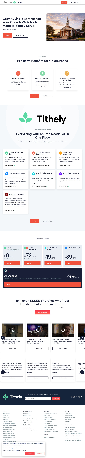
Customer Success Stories (50, 413)
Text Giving (5, 419)
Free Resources (47, 423)
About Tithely (68, 413)
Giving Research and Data (50, 425)
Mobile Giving (6, 417)
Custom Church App (7, 431)
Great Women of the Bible (71, 431)
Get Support (26, 413)
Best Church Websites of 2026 (72, 436)
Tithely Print (5, 439)
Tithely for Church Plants (50, 419)
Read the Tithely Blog (70, 427)
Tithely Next (68, 419)
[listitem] (12, 336)
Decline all (39, 453)
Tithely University (27, 420)
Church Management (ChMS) (9, 425)
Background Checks (7, 427)
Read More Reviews (42, 312)
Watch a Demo (27, 415)
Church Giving (6, 413)
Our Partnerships (48, 421)
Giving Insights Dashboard (9, 423)
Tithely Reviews (48, 415)
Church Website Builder (8, 433)
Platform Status (27, 424)
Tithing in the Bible (69, 429)
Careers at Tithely (69, 415)
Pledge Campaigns (7, 421)
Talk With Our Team (75, 2)
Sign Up (64, 2)
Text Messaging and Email (9, 429)
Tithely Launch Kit (48, 427)
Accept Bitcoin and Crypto (9, 441)
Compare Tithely (48, 417)
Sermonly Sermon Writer (9, 437)
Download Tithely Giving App (30, 430)
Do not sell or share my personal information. (12, 448)
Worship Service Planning (9, 435)
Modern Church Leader (49, 437)
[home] (7, 2)
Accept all (30, 453)
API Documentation (28, 422)
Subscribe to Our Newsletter (51, 431)
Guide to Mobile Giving (49, 429)
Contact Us (67, 421)
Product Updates (27, 428)
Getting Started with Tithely (30, 418)
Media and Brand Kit (70, 417)
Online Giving (6, 415)
